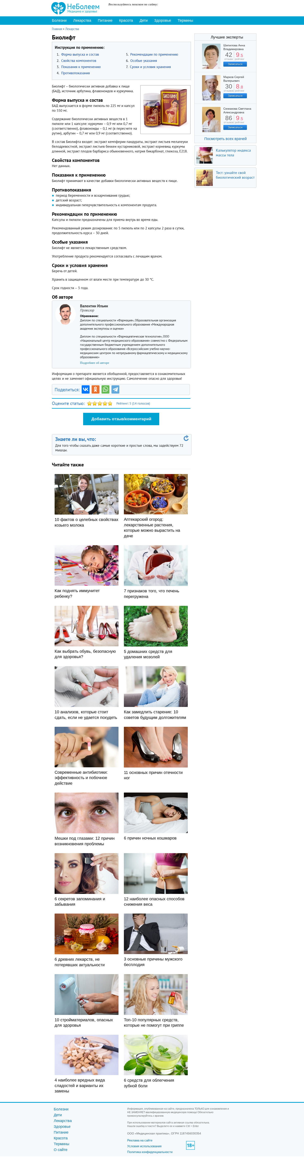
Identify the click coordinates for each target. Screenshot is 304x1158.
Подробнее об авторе (94, 362)
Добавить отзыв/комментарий (121, 419)
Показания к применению (81, 67)
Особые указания (143, 60)
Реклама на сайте (139, 1140)
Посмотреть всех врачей (225, 139)
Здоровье (162, 20)
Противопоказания (75, 73)
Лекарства (82, 20)
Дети (144, 20)
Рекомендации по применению (154, 54)
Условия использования (144, 1146)
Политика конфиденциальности (149, 1152)
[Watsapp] (105, 389)
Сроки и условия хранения (150, 67)
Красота (126, 20)
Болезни (59, 20)
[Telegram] (115, 389)
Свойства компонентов (78, 60)
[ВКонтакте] (86, 389)
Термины (185, 20)
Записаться (235, 64)
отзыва (228, 58)
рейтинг (239, 58)
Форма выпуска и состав (80, 54)
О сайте (60, 1150)
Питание (105, 20)
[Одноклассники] (95, 389)
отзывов (228, 89)
